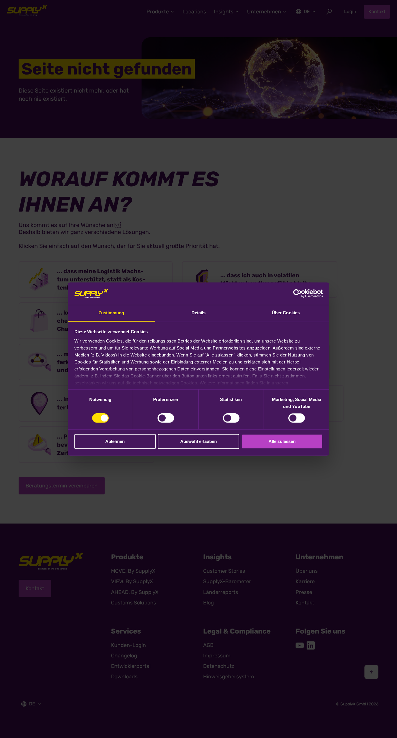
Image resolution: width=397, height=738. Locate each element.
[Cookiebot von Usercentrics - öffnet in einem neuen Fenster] (297, 293)
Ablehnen (115, 441)
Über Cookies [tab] (286, 312)
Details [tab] (199, 312)
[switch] (166, 418)
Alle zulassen (282, 441)
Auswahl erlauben (198, 441)
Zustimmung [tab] (111, 312)
